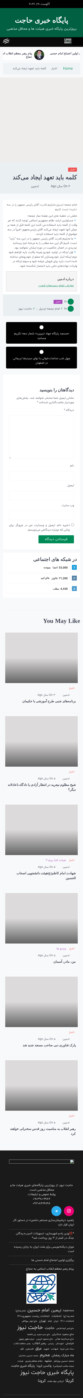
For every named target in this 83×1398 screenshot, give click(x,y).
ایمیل (70, 485)
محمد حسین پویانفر (64, 1361)
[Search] (14, 42)
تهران (42, 1321)
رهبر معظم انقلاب (21, 1343)
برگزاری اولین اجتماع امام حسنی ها (52, 1260)
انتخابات (56, 1316)
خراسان (69, 1343)
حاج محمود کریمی (44, 1339)
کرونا (42, 1381)
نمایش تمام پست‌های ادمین (56, 285)
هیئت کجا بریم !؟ (56, 860)
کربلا (69, 1380)
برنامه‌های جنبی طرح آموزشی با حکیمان (49, 701)
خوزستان (60, 1343)
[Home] (77, 41)
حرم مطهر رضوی (26, 1339)
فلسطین (29, 1349)
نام (72, 466)
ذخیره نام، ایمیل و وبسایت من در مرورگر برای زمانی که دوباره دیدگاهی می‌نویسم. (39, 527)
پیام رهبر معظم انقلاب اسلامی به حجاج (22, 55)
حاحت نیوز (25, 309)
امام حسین (38, 1310)
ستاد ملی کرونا (67, 1349)
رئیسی (51, 1343)
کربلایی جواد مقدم (56, 1381)
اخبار (72, 169)
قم (22, 1349)
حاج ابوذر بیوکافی (29, 1321)
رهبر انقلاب (39, 1343)
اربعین (56, 1310)
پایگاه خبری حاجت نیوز (47, 1373)
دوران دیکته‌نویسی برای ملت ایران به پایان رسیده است (44, 1249)
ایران (56, 1321)
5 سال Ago (46, 779)
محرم (45, 1355)
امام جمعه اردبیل (49, 309)
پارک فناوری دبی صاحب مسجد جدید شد (49, 1045)
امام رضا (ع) (68, 1316)
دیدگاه (69, 410)
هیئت (20, 1361)
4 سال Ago (60, 186)
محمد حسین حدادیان (28, 1355)
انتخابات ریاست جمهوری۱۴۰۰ (33, 1316)
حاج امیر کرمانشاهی (65, 1328)
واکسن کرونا (44, 1366)
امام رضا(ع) (21, 1310)
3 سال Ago (46, 695)
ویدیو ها (61, 949)
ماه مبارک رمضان (63, 1355)
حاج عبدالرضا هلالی (64, 1339)
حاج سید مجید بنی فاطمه (38, 1334)
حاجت (49, 1328)
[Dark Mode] (23, 42)
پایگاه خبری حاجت (41, 20)
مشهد (48, 1361)
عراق (38, 1348)
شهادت (54, 1349)
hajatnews (68, 1310)
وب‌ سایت (68, 505)
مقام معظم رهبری (34, 1361)
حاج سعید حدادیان (63, 1334)
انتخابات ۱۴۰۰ (67, 1321)
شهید (46, 1349)
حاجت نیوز (30, 1327)
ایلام (50, 1321)
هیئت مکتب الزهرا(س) (63, 1366)
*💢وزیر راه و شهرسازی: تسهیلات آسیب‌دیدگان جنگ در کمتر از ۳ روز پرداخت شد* (45, 1235)
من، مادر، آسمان (64, 961)
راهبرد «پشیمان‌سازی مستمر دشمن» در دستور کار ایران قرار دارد (43, 1222)
